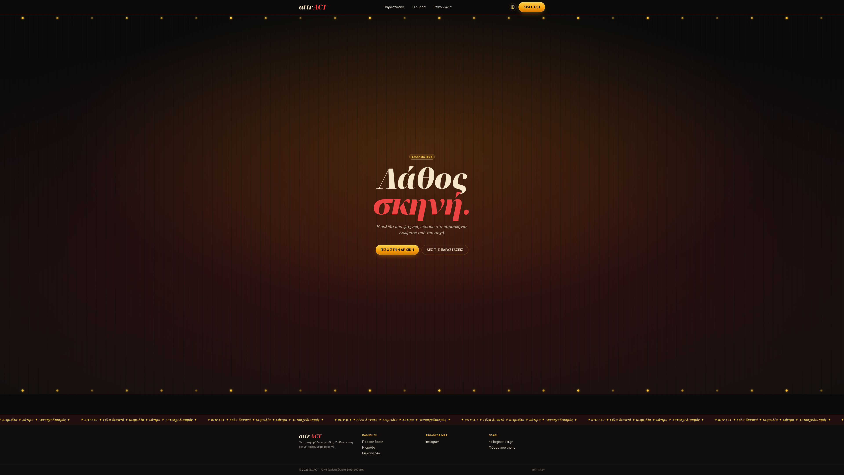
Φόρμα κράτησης (502, 447)
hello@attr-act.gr (501, 442)
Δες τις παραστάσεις (445, 250)
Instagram (432, 442)
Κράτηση (532, 7)
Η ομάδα (419, 7)
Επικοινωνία (443, 7)
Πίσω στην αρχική (397, 250)
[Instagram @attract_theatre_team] (513, 7)
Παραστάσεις (394, 7)
